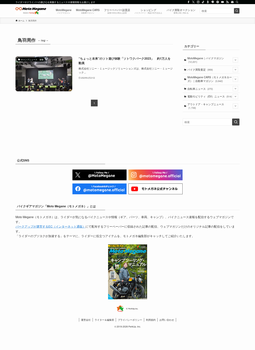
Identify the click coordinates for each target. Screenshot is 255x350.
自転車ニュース (200, 89)
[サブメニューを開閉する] (235, 60)
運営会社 (86, 320)
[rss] (227, 2)
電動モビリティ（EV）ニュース (209, 96)
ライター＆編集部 (104, 320)
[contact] (232, 2)
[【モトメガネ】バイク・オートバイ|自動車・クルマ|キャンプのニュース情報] (30, 11)
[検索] (237, 2)
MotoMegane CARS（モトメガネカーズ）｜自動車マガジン (209, 79)
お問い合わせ (166, 320)
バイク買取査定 (200, 69)
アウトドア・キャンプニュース (205, 106)
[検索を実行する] (237, 11)
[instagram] (198, 2)
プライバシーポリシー (130, 320)
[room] (208, 2)
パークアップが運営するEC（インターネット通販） (50, 226)
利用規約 (151, 320)
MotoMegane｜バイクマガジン (205, 60)
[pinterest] (217, 2)
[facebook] (188, 2)
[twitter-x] (193, 2)
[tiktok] (203, 2)
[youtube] (222, 2)
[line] (212, 2)
